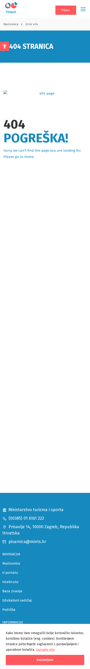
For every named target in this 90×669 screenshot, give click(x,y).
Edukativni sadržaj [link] (17, 600)
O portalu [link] (10, 573)
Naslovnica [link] (10, 24)
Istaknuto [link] (10, 582)
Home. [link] (29, 157)
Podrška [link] (8, 610)
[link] (4, 46)
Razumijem (45, 660)
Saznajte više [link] (45, 650)
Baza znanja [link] (12, 591)
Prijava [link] (65, 10)
